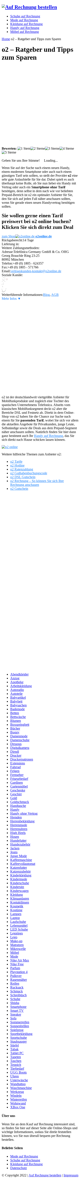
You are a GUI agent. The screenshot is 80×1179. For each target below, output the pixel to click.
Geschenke (17, 790)
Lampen (15, 914)
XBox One (17, 1107)
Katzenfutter (18, 867)
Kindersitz (17, 887)
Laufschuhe (18, 921)
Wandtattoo (18, 1084)
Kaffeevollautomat (22, 864)
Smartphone (18, 1007)
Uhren (14, 1076)
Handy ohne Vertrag (24, 813)
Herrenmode (18, 825)
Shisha (14, 1003)
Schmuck (16, 991)
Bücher (15, 728)
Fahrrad (15, 767)
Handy (14, 809)
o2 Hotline (17, 465)
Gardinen (16, 782)
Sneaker (15, 1014)
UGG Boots (18, 1072)
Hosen (14, 836)
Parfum (15, 968)
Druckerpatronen (21, 759)
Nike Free (17, 964)
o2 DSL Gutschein (22, 477)
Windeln (16, 1095)
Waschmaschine (21, 1088)
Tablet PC (17, 1053)
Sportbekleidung (21, 1034)
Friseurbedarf (19, 778)
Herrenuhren (18, 829)
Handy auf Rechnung (48, 436)
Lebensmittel (19, 925)
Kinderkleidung (20, 875)
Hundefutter (18, 840)
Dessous (16, 744)
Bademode (17, 709)
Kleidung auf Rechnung (26, 1164)
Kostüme (16, 910)
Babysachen (18, 705)
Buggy (14, 732)
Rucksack (16, 987)
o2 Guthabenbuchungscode (28, 473)
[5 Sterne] (9, 152)
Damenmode (19, 736)
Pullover (16, 976)
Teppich (15, 1064)
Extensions (17, 763)
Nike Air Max (19, 960)
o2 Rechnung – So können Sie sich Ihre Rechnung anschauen (37, 483)
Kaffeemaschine (21, 860)
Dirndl (14, 751)
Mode (14, 956)
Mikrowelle (18, 949)
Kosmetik (16, 906)
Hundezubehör (20, 844)
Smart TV (17, 1010)
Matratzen (17, 945)
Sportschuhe (18, 1037)
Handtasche (18, 806)
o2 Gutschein (19, 488)
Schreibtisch (18, 995)
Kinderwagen (19, 891)
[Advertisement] (40, 106)
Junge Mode (18, 856)
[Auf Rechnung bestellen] (29, 7)
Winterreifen (18, 1099)
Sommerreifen (19, 1022)
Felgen (14, 771)
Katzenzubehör (20, 871)
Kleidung (16, 894)
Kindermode (18, 879)
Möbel (14, 952)
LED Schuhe (19, 929)
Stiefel (14, 1045)
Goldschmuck (19, 802)
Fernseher (16, 775)
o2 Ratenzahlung (21, 469)
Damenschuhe (19, 740)
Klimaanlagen (19, 898)
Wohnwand (18, 1103)
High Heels (18, 833)
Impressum (71, 1175)
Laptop (15, 918)
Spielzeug (16, 1030)
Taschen (15, 1061)
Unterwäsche (19, 1080)
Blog (46, 295)
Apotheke (16, 682)
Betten (14, 713)
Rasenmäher (18, 979)
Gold (13, 798)
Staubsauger (18, 1041)
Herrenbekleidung (22, 821)
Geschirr (16, 794)
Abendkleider (19, 674)
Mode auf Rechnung (24, 1156)
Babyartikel (18, 697)
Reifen (14, 983)
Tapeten (15, 1057)
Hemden (16, 817)
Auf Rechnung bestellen (45, 1175)
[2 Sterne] (38, 149)
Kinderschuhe (19, 883)
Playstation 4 (19, 972)
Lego (13, 937)
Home (6, 39)
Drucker (15, 755)
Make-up (16, 941)
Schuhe (15, 999)
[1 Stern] (24, 149)
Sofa (13, 1018)
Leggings (16, 933)
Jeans (13, 852)
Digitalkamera (19, 748)
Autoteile (16, 693)
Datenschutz (18, 1168)
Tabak (14, 1049)
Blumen (15, 721)
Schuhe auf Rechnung (25, 1160)
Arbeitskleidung (21, 686)
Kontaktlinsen (19, 902)
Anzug (14, 678)
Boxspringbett (19, 724)
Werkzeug (17, 1092)
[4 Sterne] (67, 149)
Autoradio (17, 690)
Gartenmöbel (19, 786)
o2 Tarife (16, 461)
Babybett (16, 701)
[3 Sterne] (52, 149)
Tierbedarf (17, 1068)
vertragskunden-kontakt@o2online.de (35, 271)
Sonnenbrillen (19, 1026)
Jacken (14, 848)
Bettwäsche (18, 717)
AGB (55, 295)
